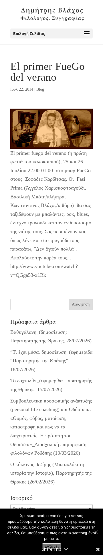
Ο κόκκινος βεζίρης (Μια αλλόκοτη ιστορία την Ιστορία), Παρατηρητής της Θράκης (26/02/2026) (51, 473)
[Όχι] (96, 532)
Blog (40, 89)
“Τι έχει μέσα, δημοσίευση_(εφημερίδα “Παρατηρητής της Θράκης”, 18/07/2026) (51, 360)
